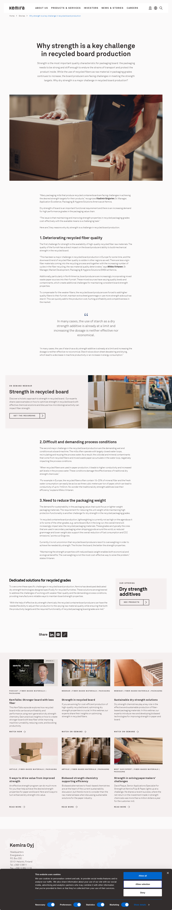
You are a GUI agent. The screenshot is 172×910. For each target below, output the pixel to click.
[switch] (77, 904)
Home (12, 16)
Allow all (143, 876)
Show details (140, 905)
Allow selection (143, 884)
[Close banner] (168, 873)
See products (131, 602)
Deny (142, 892)
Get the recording (25, 416)
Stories (22, 16)
